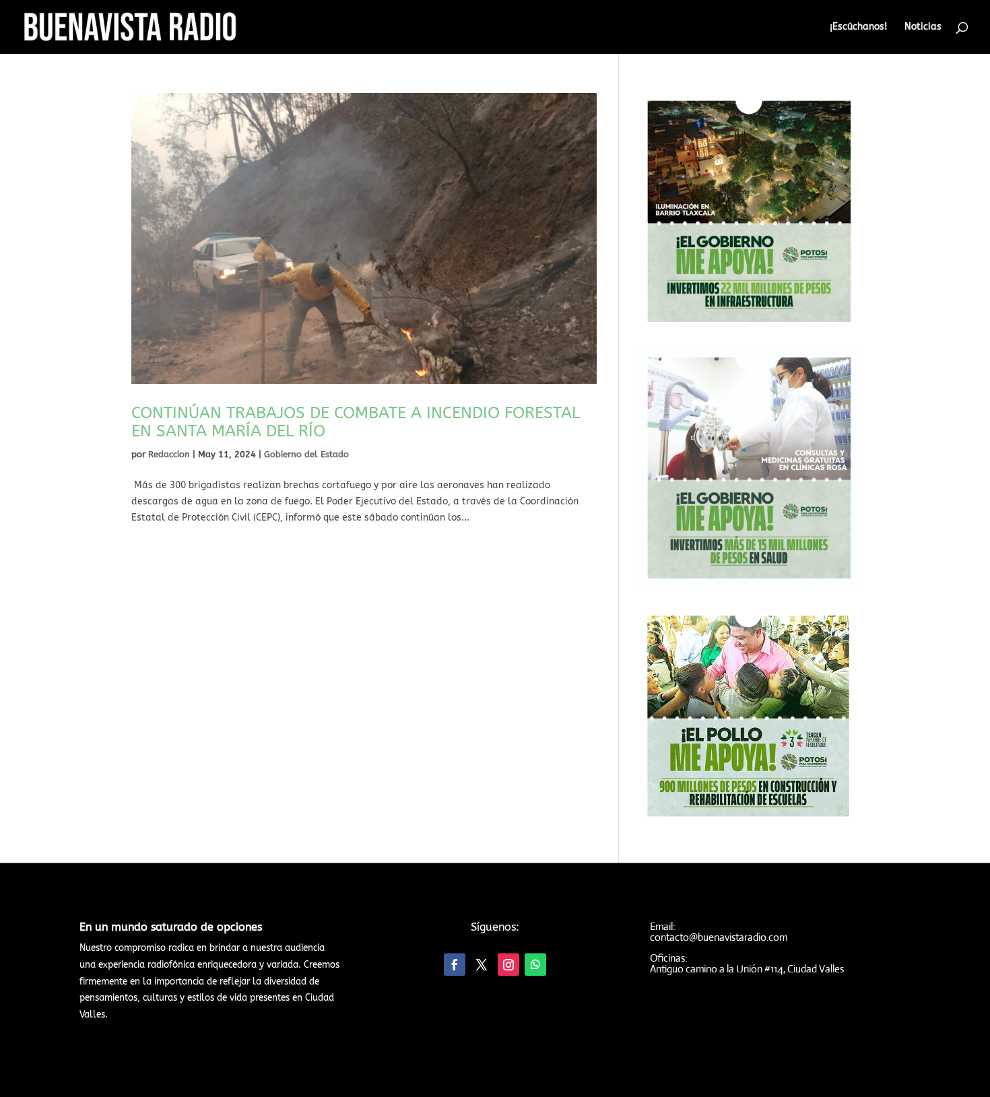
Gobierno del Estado (306, 454)
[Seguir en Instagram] (508, 964)
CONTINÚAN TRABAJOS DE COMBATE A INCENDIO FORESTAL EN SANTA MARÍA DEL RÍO (355, 421)
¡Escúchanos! (858, 27)
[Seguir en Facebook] (454, 964)
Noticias (923, 27)
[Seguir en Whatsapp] (535, 964)
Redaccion (169, 454)
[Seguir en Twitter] (481, 964)
